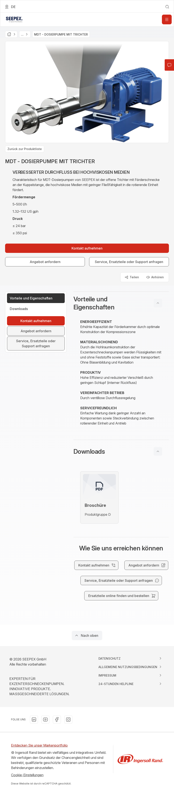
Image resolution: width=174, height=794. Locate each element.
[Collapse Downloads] (158, 451)
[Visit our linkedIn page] (34, 719)
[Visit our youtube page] (45, 719)
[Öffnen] (167, 19)
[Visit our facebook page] (57, 719)
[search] (167, 7)
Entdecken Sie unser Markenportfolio (39, 745)
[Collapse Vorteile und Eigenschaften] (158, 303)
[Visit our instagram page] (68, 719)
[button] (121, 303)
